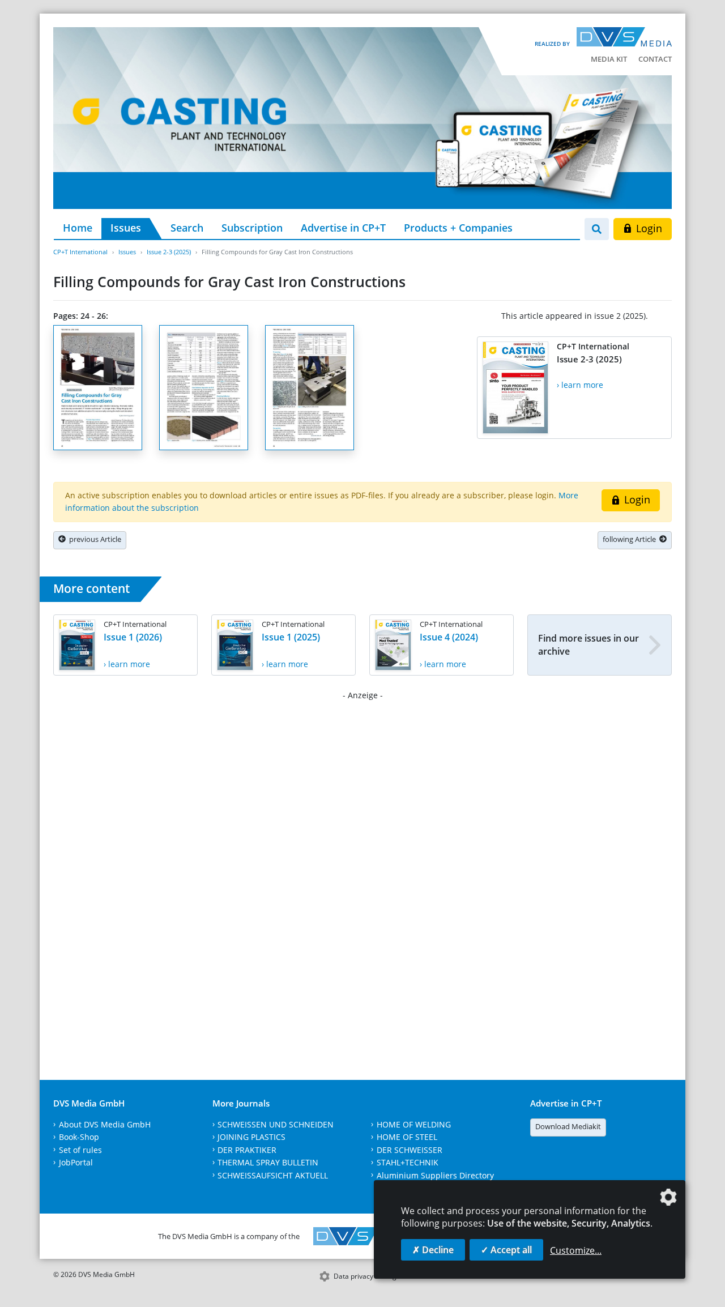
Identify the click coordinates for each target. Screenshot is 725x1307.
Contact (655, 59)
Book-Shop (79, 1136)
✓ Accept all (506, 1250)
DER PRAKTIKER (247, 1149)
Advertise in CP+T (343, 227)
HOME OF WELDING (414, 1124)
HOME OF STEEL (407, 1136)
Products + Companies (458, 227)
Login (647, 228)
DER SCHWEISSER (409, 1149)
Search (186, 227)
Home (77, 227)
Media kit (609, 59)
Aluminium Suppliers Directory (435, 1175)
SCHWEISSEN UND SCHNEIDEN (276, 1124)
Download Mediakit (568, 1126)
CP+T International (80, 251)
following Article (631, 539)
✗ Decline (433, 1250)
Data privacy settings (367, 1276)
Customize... (576, 1250)
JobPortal (76, 1162)
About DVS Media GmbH (105, 1124)
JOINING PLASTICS (251, 1136)
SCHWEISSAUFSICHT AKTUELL (273, 1175)
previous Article (93, 539)
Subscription (252, 227)
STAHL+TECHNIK (407, 1162)
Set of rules (80, 1149)
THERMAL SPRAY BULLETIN (268, 1162)
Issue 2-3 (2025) (169, 251)
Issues (125, 227)
